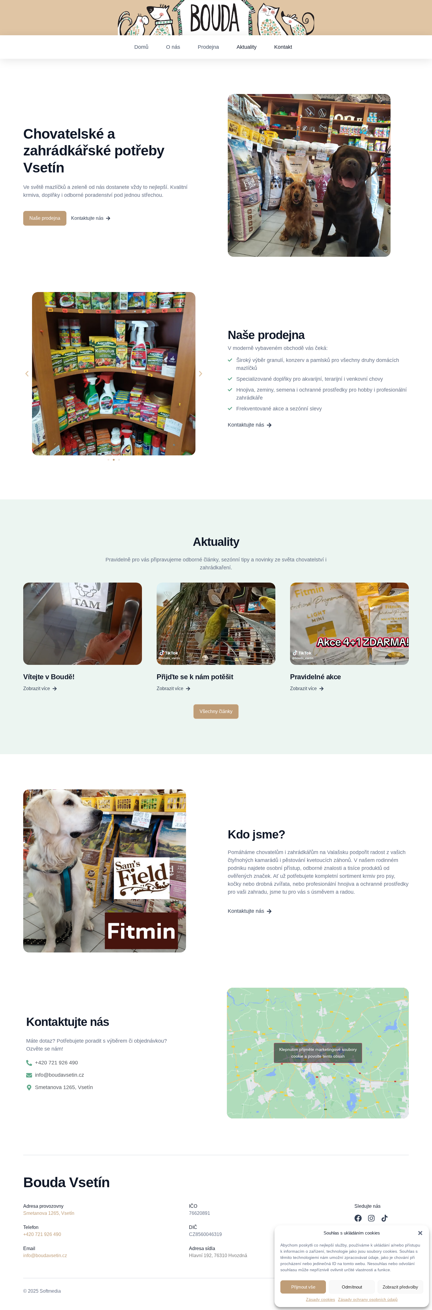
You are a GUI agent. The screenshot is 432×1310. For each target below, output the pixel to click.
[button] (420, 1233)
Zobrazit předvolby (400, 1286)
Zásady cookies (320, 1299)
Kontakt (283, 47)
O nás (173, 47)
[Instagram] (371, 1218)
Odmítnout (352, 1286)
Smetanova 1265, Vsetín (48, 1213)
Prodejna (208, 47)
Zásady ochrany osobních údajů (368, 1299)
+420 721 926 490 (42, 1234)
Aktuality (247, 47)
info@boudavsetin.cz (45, 1255)
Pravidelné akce (315, 677)
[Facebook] (358, 1218)
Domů (141, 47)
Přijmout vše (303, 1286)
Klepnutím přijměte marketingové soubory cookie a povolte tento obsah (318, 1053)
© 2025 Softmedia (42, 1291)
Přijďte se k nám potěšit (195, 677)
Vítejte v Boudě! (48, 677)
